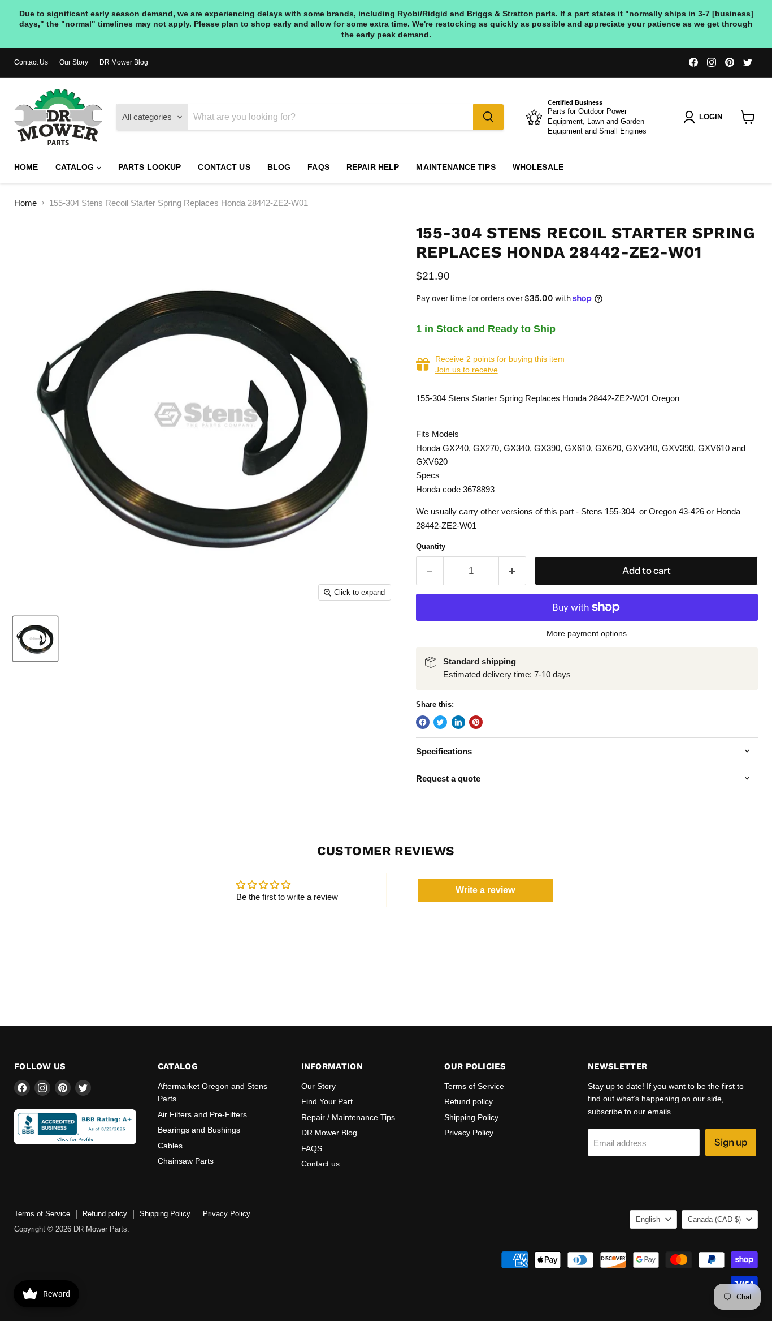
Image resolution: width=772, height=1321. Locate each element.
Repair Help (373, 166)
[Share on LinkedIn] (458, 722)
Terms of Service (474, 1086)
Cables (170, 1145)
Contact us (224, 166)
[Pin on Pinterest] (476, 722)
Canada (714, 1219)
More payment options (587, 633)
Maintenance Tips (455, 166)
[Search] (488, 117)
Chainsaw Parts (186, 1160)
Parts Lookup (149, 166)
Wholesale (538, 166)
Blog (279, 166)
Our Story (73, 62)
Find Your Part (327, 1101)
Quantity (430, 546)
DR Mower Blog (123, 62)
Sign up (730, 1142)
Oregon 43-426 (676, 511)
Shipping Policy (471, 1117)
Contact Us (31, 62)
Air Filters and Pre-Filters (202, 1114)
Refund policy (468, 1101)
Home (26, 166)
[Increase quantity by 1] (513, 570)
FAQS (318, 166)
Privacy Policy (468, 1132)
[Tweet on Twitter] (440, 722)
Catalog (76, 166)
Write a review (485, 890)
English (648, 1219)
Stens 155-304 (608, 511)
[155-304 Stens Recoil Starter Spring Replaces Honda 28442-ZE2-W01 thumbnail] (35, 638)
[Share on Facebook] (423, 722)
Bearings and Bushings (199, 1129)
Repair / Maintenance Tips (348, 1117)
